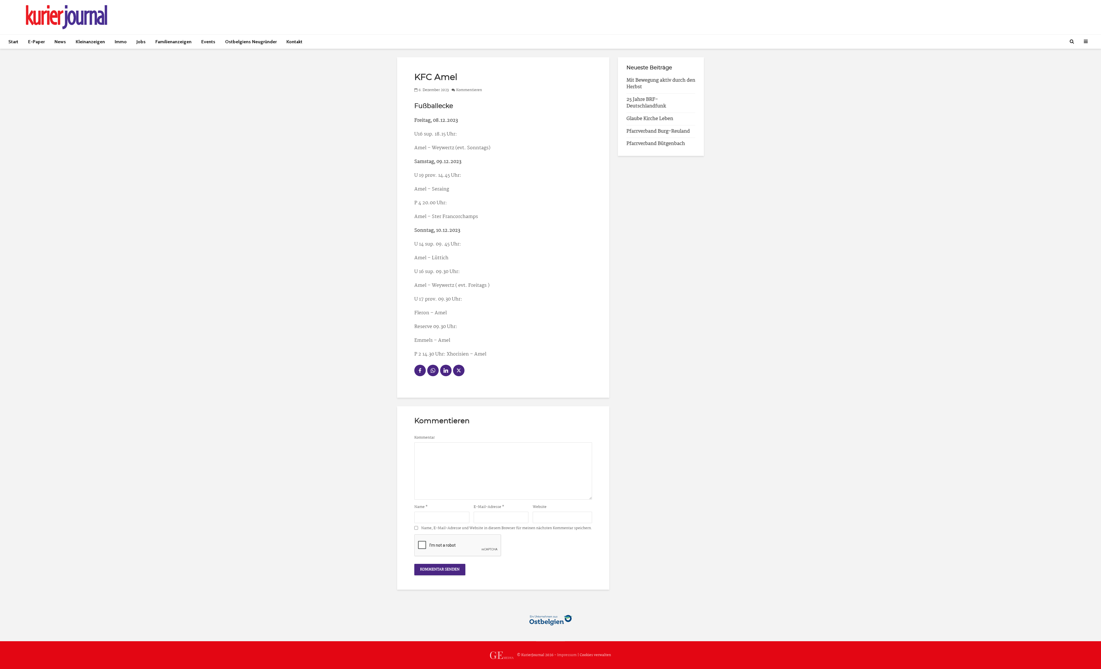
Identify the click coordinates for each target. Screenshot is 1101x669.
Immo (121, 41)
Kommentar (424, 438)
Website (539, 507)
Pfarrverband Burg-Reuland (658, 131)
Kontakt (294, 41)
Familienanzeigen (173, 41)
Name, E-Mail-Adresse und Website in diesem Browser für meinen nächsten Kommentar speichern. (506, 528)
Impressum (567, 655)
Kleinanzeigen (90, 41)
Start (13, 41)
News (60, 41)
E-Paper (36, 41)
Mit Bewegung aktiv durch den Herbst (660, 83)
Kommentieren (469, 90)
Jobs (141, 41)
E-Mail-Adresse (489, 507)
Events (208, 41)
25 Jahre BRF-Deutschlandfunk (646, 103)
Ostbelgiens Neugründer (251, 41)
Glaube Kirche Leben (649, 119)
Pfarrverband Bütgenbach (655, 144)
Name (421, 507)
